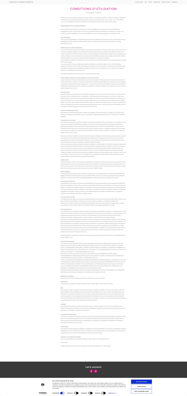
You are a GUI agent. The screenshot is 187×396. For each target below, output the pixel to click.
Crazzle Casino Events (21, 2)
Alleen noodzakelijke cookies (141, 391)
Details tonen (111, 393)
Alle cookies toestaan (141, 381)
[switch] (76, 393)
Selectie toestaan (141, 386)
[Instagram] (95, 371)
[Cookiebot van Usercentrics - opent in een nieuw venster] (42, 393)
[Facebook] (91, 371)
